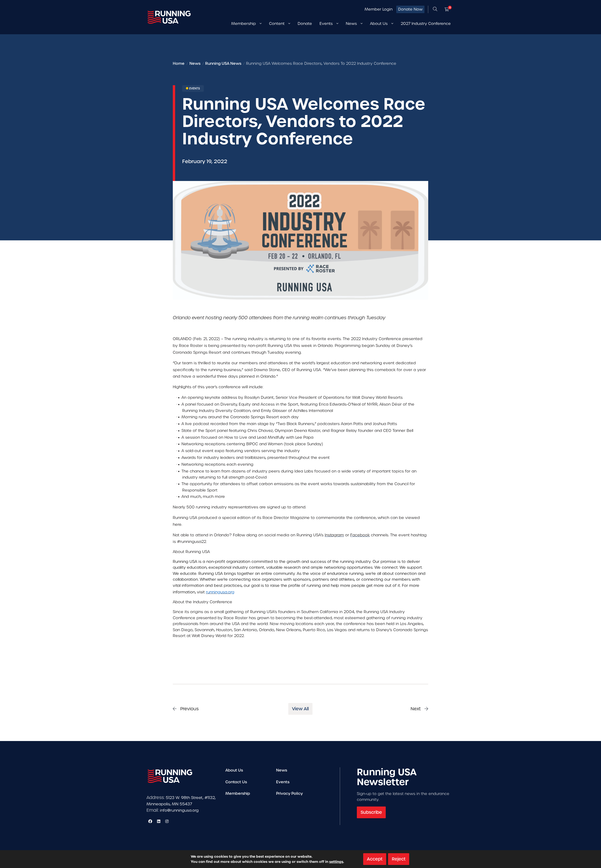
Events (282, 782)
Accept (374, 859)
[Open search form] (435, 9)
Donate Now (410, 9)
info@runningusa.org (179, 810)
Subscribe (371, 812)
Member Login (379, 9)
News (281, 770)
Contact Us (236, 782)
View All (300, 708)
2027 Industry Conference (426, 23)
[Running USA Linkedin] (158, 821)
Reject (398, 859)
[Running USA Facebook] (150, 821)
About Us (234, 770)
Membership (237, 793)
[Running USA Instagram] (166, 821)
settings (336, 861)
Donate (305, 23)
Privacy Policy (289, 793)
